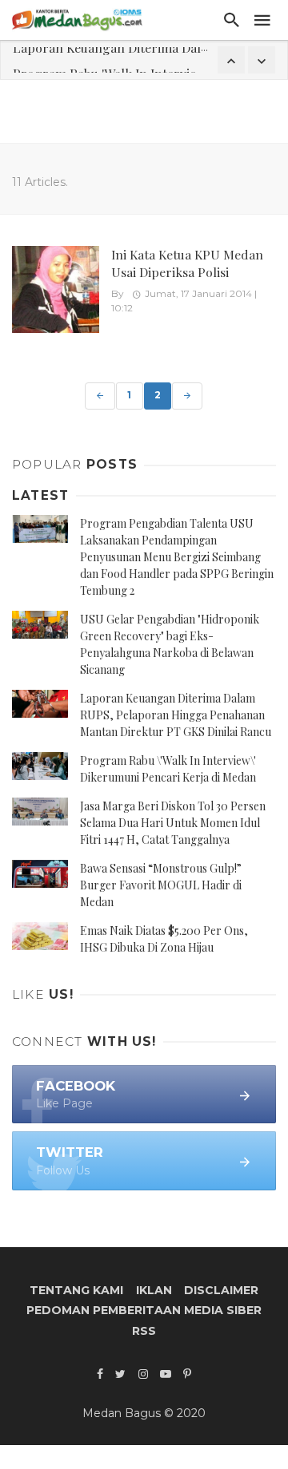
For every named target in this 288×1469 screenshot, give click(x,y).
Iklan (154, 1290)
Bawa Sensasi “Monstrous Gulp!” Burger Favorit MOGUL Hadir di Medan (161, 885)
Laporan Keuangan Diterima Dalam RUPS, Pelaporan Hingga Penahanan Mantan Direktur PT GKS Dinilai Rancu (175, 715)
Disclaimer (221, 1290)
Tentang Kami (76, 1290)
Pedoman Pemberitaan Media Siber (144, 1310)
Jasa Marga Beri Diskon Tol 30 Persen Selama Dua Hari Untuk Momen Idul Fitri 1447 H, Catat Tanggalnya (173, 822)
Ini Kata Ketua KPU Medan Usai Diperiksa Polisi (187, 263)
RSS (144, 1331)
